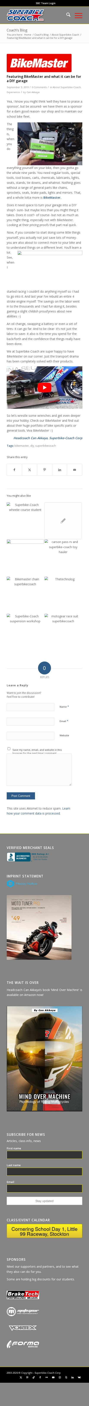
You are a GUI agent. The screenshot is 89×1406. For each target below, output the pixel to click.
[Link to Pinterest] (27, 1377)
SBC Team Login (46, 3)
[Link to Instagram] (59, 1377)
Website (64, 735)
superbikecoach (45, 446)
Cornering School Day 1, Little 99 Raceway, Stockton (44, 1231)
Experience (13, 92)
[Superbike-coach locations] (37, 15)
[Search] (66, 15)
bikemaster (21, 446)
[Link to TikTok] (33, 1377)
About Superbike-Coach (67, 87)
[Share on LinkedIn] (59, 470)
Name (64, 706)
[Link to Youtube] (53, 1377)
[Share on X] (29, 470)
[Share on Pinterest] (44, 470)
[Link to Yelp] (66, 1377)
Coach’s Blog (17, 30)
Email (64, 721)
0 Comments (39, 87)
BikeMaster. (52, 197)
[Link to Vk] (79, 1377)
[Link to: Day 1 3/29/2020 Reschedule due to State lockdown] (63, 520)
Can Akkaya (33, 92)
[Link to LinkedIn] (72, 1377)
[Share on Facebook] (14, 470)
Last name (14, 1165)
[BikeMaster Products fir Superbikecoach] (39, 63)
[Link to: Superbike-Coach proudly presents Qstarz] (63, 595)
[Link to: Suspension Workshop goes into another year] (25, 632)
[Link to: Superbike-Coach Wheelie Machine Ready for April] (25, 520)
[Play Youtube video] (44, 387)
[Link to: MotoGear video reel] (63, 632)
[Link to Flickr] (46, 1377)
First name (14, 1148)
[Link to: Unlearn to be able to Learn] (25, 557)
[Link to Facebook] (40, 1377)
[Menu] (76, 15)
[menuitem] (46, 3)
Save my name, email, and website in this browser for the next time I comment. (37, 751)
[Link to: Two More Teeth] (25, 595)
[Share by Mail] (74, 470)
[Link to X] (20, 1377)
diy (32, 446)
